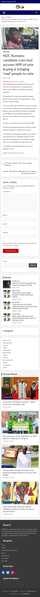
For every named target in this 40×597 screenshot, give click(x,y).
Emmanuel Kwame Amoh (15, 153)
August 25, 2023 (8, 514)
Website (5, 233)
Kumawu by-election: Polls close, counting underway (18, 164)
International (7, 350)
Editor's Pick (7, 340)
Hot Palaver (5, 558)
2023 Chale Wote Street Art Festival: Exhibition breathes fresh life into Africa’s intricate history (19, 509)
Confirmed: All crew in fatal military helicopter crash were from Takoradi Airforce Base (24, 306)
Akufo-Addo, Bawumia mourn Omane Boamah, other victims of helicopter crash (24, 318)
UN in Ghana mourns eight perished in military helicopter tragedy (22, 295)
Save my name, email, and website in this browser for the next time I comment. (20, 244)
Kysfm (16, 591)
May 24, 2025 (7, 407)
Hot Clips (4, 561)
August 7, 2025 (16, 299)
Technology (16, 281)
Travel (5, 367)
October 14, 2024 (8, 441)
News (3, 545)
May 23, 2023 (7, 78)
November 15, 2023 (9, 477)
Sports (5, 362)
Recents (7, 278)
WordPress (26, 594)
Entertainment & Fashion (9, 550)
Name (5, 215)
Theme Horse (31, 591)
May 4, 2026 (16, 287)
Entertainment (7, 343)
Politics (6, 52)
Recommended (8, 360)
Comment (6, 192)
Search (5, 261)
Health (5, 348)
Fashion (5, 345)
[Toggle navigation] (4, 12)
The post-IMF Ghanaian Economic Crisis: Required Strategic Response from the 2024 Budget (20, 473)
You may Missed (10, 374)
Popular (5, 358)
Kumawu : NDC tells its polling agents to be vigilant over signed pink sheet (19, 172)
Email (5, 224)
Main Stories (16, 290)
